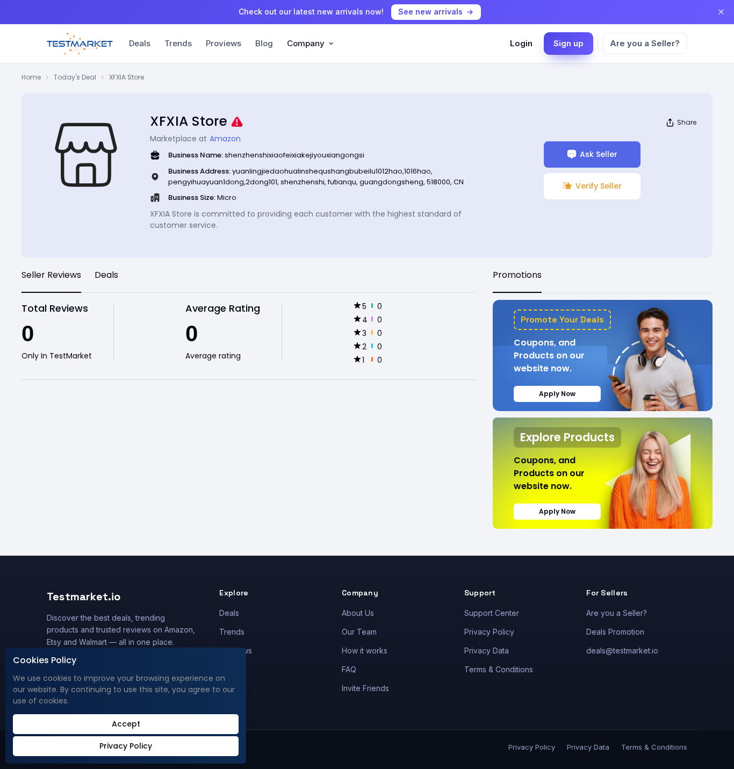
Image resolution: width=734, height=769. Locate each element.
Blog (264, 43)
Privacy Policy (489, 631)
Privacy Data (486, 650)
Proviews (223, 43)
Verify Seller (598, 186)
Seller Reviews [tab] (51, 275)
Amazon (225, 138)
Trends (178, 43)
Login (521, 43)
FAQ (349, 669)
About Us (358, 612)
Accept (126, 723)
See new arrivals (430, 11)
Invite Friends (365, 688)
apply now (557, 393)
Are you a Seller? (645, 43)
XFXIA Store (126, 77)
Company (306, 43)
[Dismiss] (721, 11)
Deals (139, 43)
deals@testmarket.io (622, 650)
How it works (364, 650)
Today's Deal (75, 77)
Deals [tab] (106, 275)
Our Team (359, 631)
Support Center (491, 612)
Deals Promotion (615, 631)
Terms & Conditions (498, 669)
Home (31, 77)
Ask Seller (598, 154)
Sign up (568, 43)
